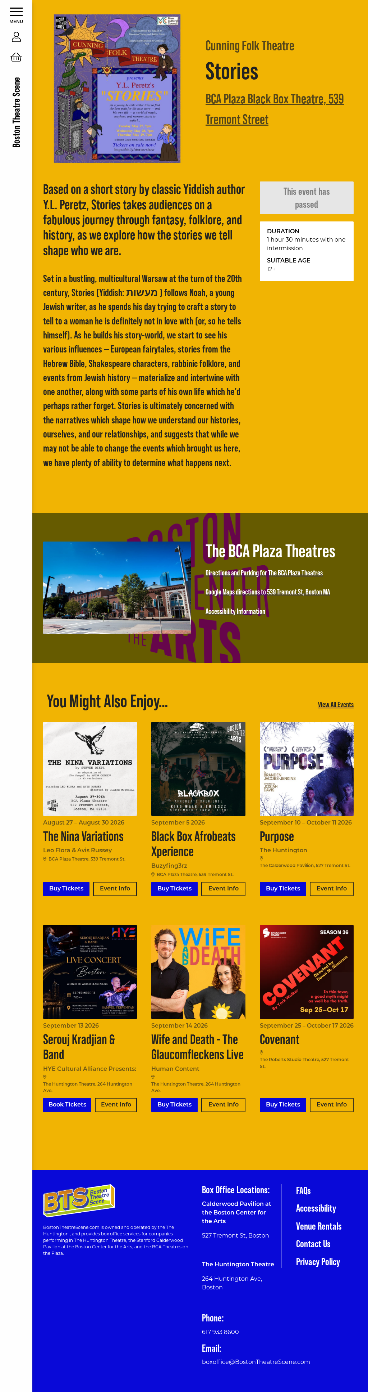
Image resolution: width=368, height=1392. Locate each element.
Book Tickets (67, 1105)
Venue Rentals (319, 1226)
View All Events (336, 704)
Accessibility (316, 1208)
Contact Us (313, 1243)
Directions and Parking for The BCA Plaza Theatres (264, 572)
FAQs (303, 1190)
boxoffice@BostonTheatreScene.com (256, 1362)
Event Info (115, 889)
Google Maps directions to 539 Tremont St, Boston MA (268, 591)
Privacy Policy (318, 1261)
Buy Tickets (66, 889)
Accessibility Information (235, 611)
